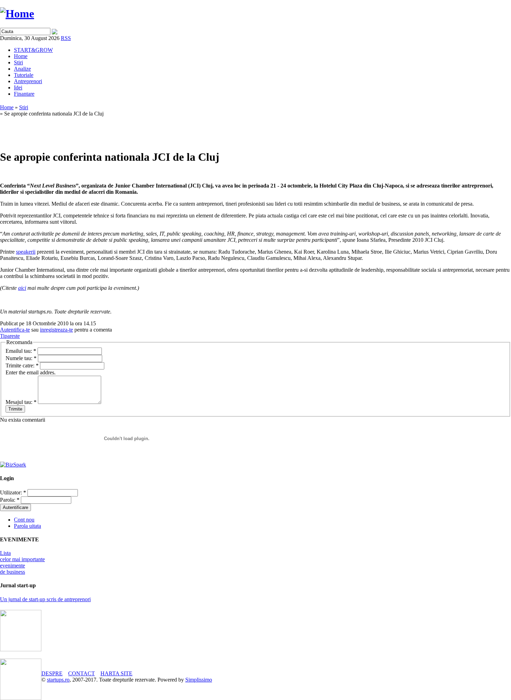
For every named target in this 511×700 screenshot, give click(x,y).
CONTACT (81, 673)
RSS (66, 38)
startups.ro (58, 680)
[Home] (17, 13)
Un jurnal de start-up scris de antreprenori (45, 599)
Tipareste (10, 336)
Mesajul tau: (21, 402)
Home (20, 56)
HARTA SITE (116, 673)
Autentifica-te (15, 330)
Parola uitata (27, 526)
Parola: (9, 500)
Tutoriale (23, 75)
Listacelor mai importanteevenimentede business (22, 562)
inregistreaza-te (56, 330)
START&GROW (33, 50)
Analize (22, 69)
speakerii (25, 252)
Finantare (24, 94)
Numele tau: (21, 358)
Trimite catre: (22, 365)
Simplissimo (198, 680)
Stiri (18, 62)
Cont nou (24, 520)
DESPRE (52, 673)
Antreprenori (28, 81)
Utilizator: (13, 492)
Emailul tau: (21, 351)
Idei (18, 87)
